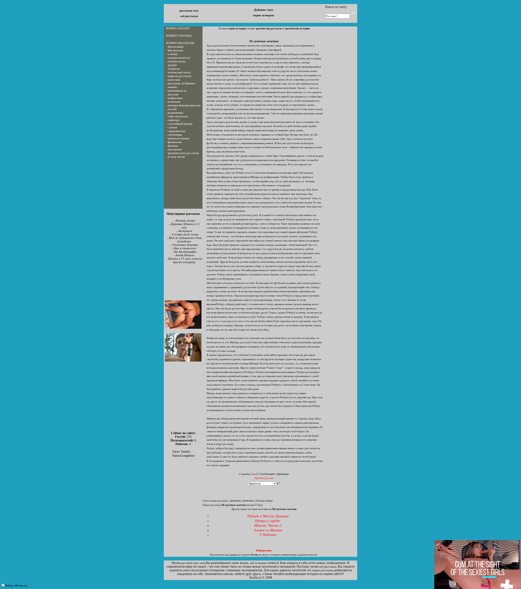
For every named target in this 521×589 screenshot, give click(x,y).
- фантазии (174, 142)
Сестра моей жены (185, 234)
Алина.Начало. (185, 255)
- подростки (174, 98)
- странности (175, 131)
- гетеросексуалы (178, 57)
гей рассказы (189, 16)
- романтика (174, 112)
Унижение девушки (185, 244)
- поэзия (171, 109)
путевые (248, 500)
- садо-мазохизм (177, 116)
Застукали (185, 231)
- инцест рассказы (178, 76)
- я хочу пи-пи (175, 156)
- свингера (173, 120)
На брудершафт (185, 251)
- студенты (174, 134)
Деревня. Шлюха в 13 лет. (185, 225)
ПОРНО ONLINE (178, 28)
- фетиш (172, 145)
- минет (171, 87)
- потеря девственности (183, 105)
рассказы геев (189, 10)
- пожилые (173, 101)
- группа (171, 65)
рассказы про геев (193, 563)
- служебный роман (179, 123)
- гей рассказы (175, 61)
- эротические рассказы (182, 153)
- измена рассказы (178, 72)
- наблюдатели (176, 90)
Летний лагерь (185, 220)
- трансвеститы (177, 138)
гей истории (258, 563)
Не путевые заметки (264, 41)
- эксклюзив (174, 149)
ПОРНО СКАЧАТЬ (179, 35)
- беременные (175, 46)
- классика (173, 79)
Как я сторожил (185, 248)
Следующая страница (274, 473)
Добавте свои (263, 9)
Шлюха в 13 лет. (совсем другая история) (185, 260)
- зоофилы (173, 68)
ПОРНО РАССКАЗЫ (180, 43)
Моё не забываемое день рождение (185, 239)
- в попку (172, 54)
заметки (235, 500)
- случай (171, 127)
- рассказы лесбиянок (180, 83)
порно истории (263, 15)
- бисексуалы (174, 50)
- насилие (172, 94)
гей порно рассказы (320, 570)
